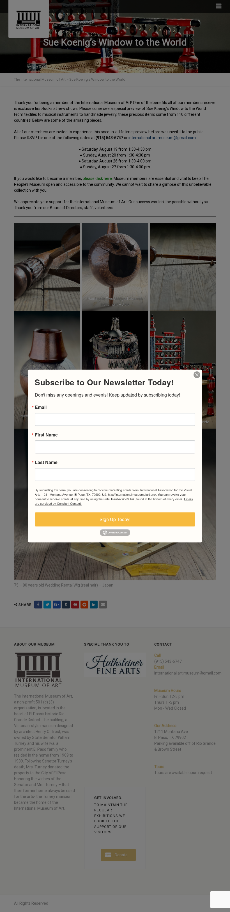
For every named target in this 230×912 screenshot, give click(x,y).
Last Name (46, 462)
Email (41, 407)
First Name (46, 435)
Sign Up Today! (115, 519)
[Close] (197, 374)
